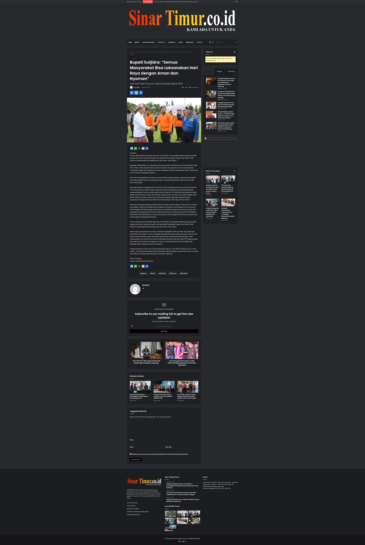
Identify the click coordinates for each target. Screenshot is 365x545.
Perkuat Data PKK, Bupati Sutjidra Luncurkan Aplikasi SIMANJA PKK (163, 396)
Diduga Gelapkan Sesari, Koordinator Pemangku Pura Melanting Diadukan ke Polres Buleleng (226, 82)
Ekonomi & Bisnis (148, 42)
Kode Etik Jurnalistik (133, 508)
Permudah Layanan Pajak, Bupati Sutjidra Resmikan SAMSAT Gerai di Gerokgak (186, 396)
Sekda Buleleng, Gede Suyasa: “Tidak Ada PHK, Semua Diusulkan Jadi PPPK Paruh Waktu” (226, 115)
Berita (137, 42)
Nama (132, 440)
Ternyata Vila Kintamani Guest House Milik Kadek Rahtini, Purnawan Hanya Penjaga (226, 95)
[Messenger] (141, 93)
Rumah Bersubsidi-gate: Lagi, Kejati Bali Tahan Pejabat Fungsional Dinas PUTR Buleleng (226, 126)
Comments (231, 71)
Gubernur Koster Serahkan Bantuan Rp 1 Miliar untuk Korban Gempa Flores (212, 189)
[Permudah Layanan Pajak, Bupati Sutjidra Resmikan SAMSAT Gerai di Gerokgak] (187, 387)
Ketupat (163, 273)
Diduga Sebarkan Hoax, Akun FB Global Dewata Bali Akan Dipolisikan (226, 105)
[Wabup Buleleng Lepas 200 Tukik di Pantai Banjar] (194, 521)
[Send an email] (138, 87)
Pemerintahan (140, 52)
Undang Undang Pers (133, 514)
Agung (143, 273)
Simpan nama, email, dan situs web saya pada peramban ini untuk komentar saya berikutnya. (159, 454)
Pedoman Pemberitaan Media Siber (137, 511)
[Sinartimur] (182, 21)
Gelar (153, 273)
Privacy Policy (131, 505)
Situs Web (168, 447)
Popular (208, 71)
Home (130, 42)
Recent (219, 71)
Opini (180, 42)
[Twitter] (136, 93)
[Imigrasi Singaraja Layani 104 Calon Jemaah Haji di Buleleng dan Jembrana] (213, 202)
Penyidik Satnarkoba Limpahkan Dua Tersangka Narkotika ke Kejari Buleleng (227, 213)
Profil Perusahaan (132, 503)
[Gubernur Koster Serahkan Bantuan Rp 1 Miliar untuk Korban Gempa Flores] (213, 179)
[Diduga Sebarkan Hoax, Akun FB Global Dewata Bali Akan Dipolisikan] (211, 105)
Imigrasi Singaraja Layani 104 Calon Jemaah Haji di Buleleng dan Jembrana (212, 212)
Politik (199, 42)
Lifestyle (161, 42)
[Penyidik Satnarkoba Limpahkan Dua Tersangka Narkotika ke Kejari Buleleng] (228, 202)
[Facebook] (132, 93)
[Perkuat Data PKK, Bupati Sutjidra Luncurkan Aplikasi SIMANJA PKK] (164, 387)
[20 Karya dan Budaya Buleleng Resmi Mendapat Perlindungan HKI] (140, 387)
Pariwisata (189, 42)
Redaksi (135, 87)
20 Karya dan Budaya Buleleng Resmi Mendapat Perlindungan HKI (173, 1)
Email (132, 447)
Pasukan (184, 273)
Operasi (173, 273)
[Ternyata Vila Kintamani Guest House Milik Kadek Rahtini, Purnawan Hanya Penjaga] (211, 94)
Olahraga (171, 42)
